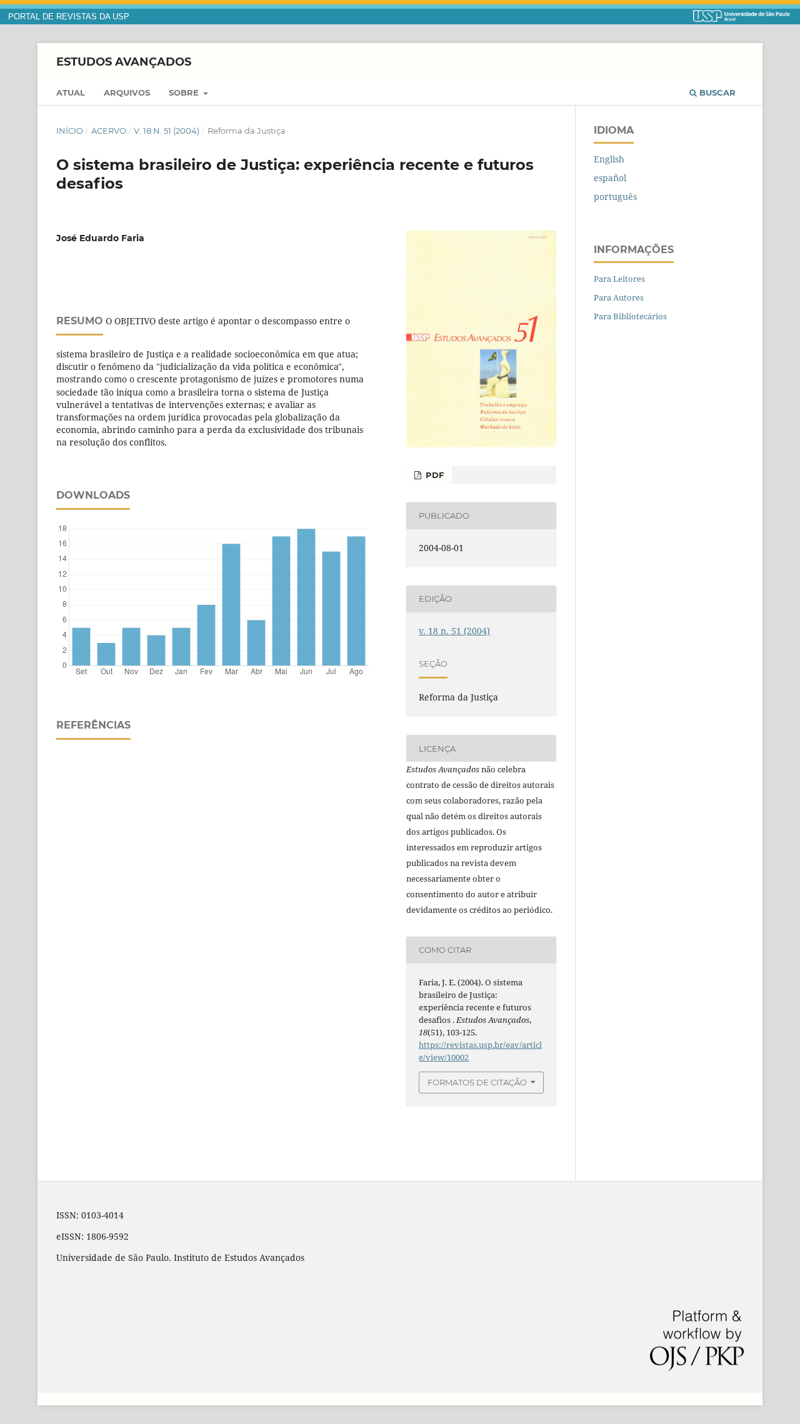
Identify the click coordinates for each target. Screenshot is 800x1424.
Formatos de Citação (477, 1082)
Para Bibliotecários (630, 316)
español (610, 178)
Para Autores (619, 297)
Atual (70, 92)
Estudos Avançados (123, 61)
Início (69, 131)
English (609, 159)
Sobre (185, 92)
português (615, 196)
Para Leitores (619, 278)
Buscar (716, 92)
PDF (433, 475)
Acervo (108, 131)
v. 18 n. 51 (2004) (166, 131)
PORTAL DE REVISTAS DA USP (68, 16)
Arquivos (127, 92)
